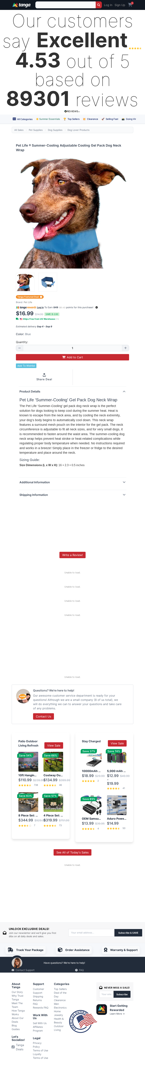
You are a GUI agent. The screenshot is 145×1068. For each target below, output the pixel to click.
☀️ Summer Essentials (48, 119)
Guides (16, 1029)
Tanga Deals (20, 1047)
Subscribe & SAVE (128, 932)
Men (56, 1003)
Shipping (38, 996)
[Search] (99, 4)
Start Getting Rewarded (118, 1008)
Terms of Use (40, 1050)
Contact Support (25, 970)
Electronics (60, 1007)
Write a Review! (72, 555)
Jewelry (58, 1014)
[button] (96, 307)
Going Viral (130, 119)
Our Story (17, 991)
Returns (37, 1000)
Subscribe (122, 994)
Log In (108, 5)
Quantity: (22, 342)
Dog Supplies (55, 130)
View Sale (53, 745)
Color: (23, 334)
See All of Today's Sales (72, 852)
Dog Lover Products (78, 130)
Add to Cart (75, 357)
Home (57, 1011)
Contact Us (43, 716)
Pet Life (28, 302)
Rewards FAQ (40, 1007)
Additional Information (34, 482)
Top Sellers (71, 119)
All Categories (25, 119)
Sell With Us (40, 1023)
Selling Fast (110, 119)
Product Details (29, 391)
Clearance (90, 119)
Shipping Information (33, 495)
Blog (14, 1025)
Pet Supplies (36, 130)
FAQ (81, 970)
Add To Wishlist (26, 365)
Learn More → (117, 1013)
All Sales (19, 130)
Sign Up (120, 5)
